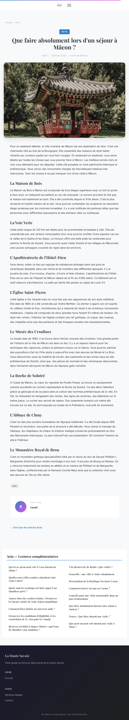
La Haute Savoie (17, 655)
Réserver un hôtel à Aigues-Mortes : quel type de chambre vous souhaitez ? (34, 628)
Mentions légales (13, 694)
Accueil (8, 22)
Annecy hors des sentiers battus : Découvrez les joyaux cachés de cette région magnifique (33, 600)
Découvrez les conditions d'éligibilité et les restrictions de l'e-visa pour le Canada (32, 617)
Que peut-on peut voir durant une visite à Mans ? (92, 625)
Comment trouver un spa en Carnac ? (89, 588)
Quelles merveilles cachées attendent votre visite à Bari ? (32, 579)
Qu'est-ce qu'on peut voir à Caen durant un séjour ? (32, 568)
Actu (17, 22)
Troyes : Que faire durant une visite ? (89, 616)
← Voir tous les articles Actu (26, 527)
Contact (9, 700)
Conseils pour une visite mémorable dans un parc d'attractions (93, 597)
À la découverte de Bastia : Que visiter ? (90, 567)
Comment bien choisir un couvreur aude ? (32, 608)
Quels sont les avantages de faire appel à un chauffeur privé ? (33, 589)
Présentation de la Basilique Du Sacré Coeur (93, 581)
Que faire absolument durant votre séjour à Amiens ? (93, 607)
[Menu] (69, 5)
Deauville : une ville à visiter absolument (91, 574)
